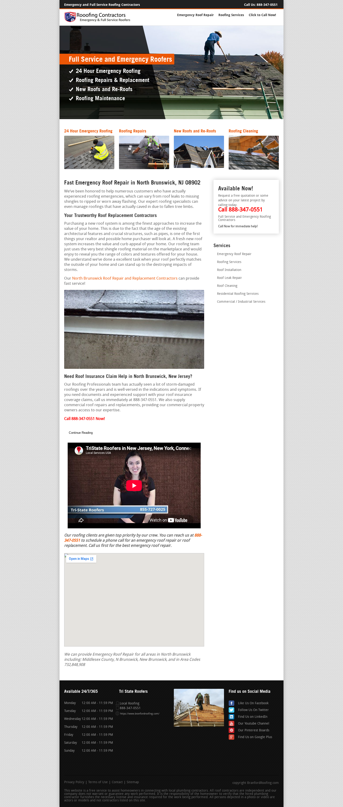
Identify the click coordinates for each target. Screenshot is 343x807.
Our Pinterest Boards (253, 730)
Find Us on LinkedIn (252, 717)
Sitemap (133, 782)
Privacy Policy (74, 782)
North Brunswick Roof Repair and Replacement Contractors (125, 279)
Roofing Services (231, 15)
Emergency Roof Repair (195, 15)
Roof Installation (229, 270)
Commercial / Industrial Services (241, 302)
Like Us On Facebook (253, 703)
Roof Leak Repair (229, 278)
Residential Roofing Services (238, 294)
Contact (117, 782)
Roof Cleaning (227, 286)
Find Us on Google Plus (255, 737)
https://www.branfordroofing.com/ (139, 714)
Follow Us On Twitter (253, 710)
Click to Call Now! (262, 15)
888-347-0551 (267, 5)
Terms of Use (98, 782)
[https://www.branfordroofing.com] (99, 21)
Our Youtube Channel (253, 723)
